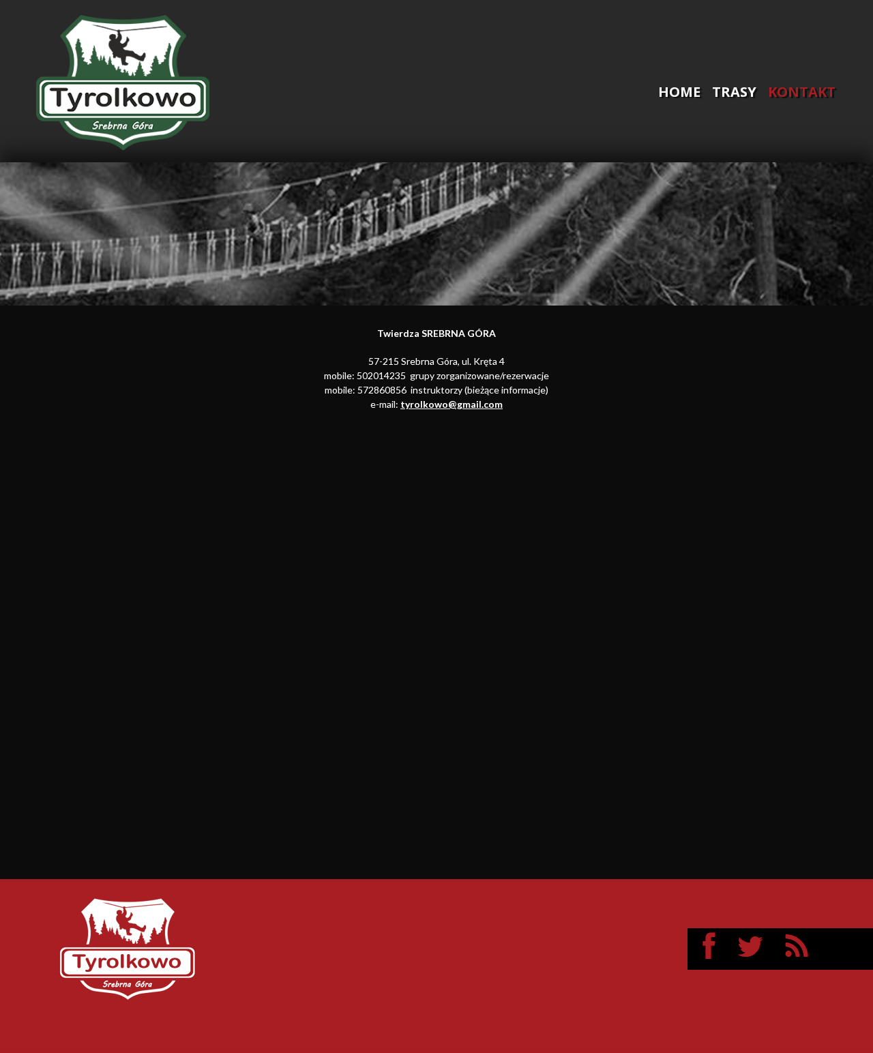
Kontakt (801, 92)
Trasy (734, 92)
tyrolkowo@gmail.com (451, 404)
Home (679, 92)
